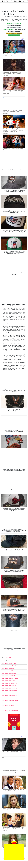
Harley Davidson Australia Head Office (9, 690)
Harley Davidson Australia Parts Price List (10, 693)
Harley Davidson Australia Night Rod (9, 695)
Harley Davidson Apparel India (8, 705)
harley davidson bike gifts (14, 31)
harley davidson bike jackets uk (14, 23)
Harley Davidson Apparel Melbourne (9, 685)
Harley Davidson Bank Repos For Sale (9, 683)
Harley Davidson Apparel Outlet (8, 680)
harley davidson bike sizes (8, 29)
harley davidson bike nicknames (14, 25)
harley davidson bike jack (20, 29)
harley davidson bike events (14, 35)
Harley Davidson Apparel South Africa (9, 665)
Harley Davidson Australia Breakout (9, 675)
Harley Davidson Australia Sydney (8, 703)
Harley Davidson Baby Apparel (8, 668)
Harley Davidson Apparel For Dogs (9, 663)
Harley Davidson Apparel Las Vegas (9, 673)
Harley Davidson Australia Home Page (9, 698)
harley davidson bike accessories (14, 27)
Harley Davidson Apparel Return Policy (10, 688)
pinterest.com (8, 657)
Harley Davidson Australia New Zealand (10, 700)
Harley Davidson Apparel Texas (8, 708)
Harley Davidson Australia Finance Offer (10, 678)
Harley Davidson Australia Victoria (8, 670)
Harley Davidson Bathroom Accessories (10, 710)
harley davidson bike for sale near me (14, 33)
